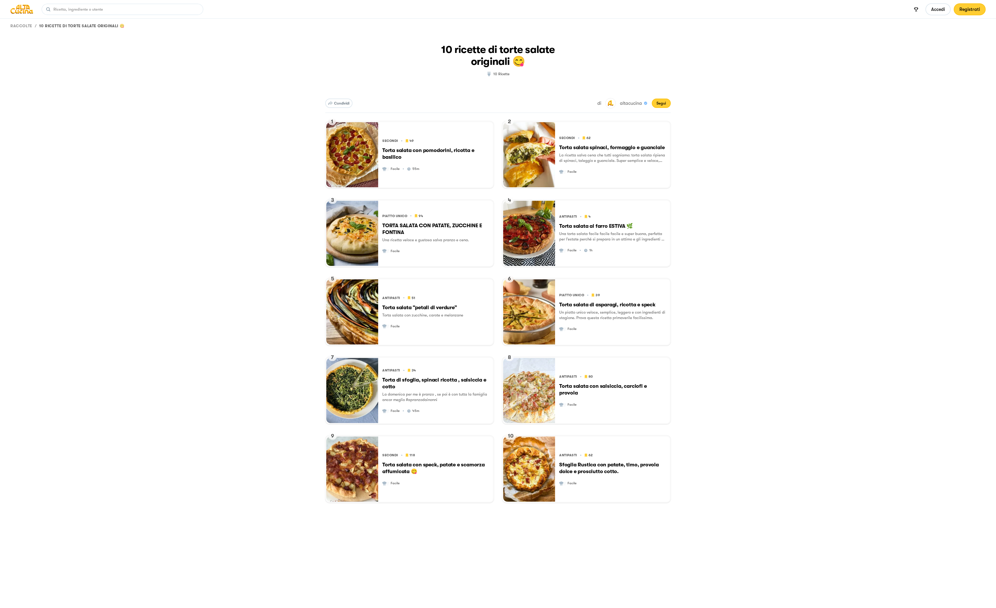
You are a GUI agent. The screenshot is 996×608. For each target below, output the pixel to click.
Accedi (938, 9)
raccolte (21, 26)
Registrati (969, 9)
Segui (661, 103)
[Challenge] (916, 9)
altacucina (631, 103)
